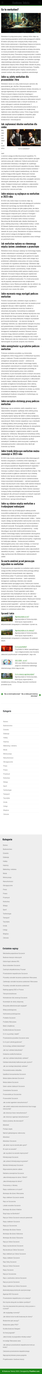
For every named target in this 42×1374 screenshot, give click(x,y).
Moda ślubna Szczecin (10, 1082)
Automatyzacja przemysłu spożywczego (17, 1290)
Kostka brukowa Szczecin (12, 1030)
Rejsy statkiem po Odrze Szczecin (15, 1286)
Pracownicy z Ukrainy (10, 1185)
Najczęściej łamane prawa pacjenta (14, 1355)
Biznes (5, 722)
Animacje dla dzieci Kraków (12, 1209)
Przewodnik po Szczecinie (12, 1094)
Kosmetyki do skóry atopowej (13, 1002)
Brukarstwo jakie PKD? (10, 1325)
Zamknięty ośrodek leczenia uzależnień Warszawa (20, 982)
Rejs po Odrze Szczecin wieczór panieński (17, 1218)
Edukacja (6, 734)
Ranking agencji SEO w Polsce (13, 990)
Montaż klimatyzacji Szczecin (13, 1165)
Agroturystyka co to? (22, 617)
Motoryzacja (7, 754)
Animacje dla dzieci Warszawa (13, 1193)
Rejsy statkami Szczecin (11, 1258)
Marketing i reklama (10, 746)
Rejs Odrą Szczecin (9, 1262)
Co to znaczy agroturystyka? (24, 674)
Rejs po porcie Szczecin (11, 1282)
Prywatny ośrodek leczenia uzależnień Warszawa (20, 977)
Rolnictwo (6, 778)
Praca (5, 766)
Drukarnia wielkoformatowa (12, 1054)
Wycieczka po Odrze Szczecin (13, 1250)
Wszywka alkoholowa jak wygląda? (15, 1006)
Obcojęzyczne (8, 762)
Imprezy (6, 742)
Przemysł (6, 774)
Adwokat (6, 1125)
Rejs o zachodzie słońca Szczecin (14, 1278)
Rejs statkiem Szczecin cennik (13, 1197)
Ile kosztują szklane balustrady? (14, 1046)
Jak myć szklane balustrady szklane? (15, 1058)
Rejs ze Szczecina (9, 1201)
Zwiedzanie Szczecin (10, 1090)
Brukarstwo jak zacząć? (11, 1321)
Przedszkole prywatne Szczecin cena (16, 1038)
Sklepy (5, 782)
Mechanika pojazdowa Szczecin (14, 953)
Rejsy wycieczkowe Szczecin (13, 1246)
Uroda (5, 802)
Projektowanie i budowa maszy (13, 1359)
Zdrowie (6, 814)
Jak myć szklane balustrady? (13, 1050)
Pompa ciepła (7, 1129)
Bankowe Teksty (20, 2)
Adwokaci (6, 1137)
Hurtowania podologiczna (11, 1014)
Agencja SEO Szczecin (10, 1294)
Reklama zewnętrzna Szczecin (13, 1173)
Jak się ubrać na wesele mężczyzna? (15, 1153)
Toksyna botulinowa (9, 994)
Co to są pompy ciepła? (11, 1034)
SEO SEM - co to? (21, 661)
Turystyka (6, 798)
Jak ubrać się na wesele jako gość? (15, 1145)
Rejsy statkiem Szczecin (11, 1222)
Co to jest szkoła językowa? (12, 1042)
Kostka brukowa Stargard (11, 1329)
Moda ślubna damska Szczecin (13, 1078)
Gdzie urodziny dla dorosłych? (13, 1121)
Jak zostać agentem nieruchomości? (15, 1102)
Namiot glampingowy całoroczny (14, 1133)
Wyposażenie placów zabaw (12, 1169)
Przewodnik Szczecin (10, 1098)
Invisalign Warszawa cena (12, 1341)
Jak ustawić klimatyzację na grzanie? (15, 1161)
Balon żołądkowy (9, 1026)
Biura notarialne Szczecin (11, 965)
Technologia (7, 790)
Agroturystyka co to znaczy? (24, 630)
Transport (6, 794)
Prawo (5, 770)
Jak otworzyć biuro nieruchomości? (15, 1113)
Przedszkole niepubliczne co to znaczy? (17, 1298)
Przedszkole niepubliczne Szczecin (15, 973)
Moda (5, 750)
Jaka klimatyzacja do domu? (12, 1181)
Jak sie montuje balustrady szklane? (15, 1066)
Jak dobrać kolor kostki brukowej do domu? (18, 1317)
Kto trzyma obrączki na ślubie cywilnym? (17, 1302)
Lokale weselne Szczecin (12, 1205)
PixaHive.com (34, 1371)
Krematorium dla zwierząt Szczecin (15, 998)
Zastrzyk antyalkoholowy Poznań (14, 969)
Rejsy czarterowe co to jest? (12, 1189)
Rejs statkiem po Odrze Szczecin (14, 1254)
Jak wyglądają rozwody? (11, 1313)
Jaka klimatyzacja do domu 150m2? (15, 1177)
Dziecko (6, 730)
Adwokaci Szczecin (9, 1141)
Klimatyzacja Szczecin (10, 1157)
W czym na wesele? (10, 1149)
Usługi (5, 806)
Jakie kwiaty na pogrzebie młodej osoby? (17, 1337)
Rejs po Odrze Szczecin (11, 1242)
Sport (5, 786)
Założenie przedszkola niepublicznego (16, 1351)
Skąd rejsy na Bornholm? (11, 1214)
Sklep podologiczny (10, 1010)
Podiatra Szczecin (9, 1018)
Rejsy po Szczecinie (10, 1226)
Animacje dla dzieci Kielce (12, 1230)
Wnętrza (6, 810)
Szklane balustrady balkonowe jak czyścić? (17, 1062)
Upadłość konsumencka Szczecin (14, 1074)
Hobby (5, 738)
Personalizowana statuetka (12, 1070)
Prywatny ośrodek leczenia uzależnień (16, 986)
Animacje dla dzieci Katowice (13, 1234)
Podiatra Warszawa (9, 1022)
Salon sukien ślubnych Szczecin (14, 1086)
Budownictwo (7, 726)
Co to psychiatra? (21, 647)
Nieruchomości (8, 758)
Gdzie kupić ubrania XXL (11, 961)
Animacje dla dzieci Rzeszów (13, 1238)
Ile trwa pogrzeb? (9, 1333)
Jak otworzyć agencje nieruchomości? (16, 1117)
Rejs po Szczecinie (9, 1274)
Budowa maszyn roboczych (12, 957)
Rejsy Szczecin (8, 1270)
